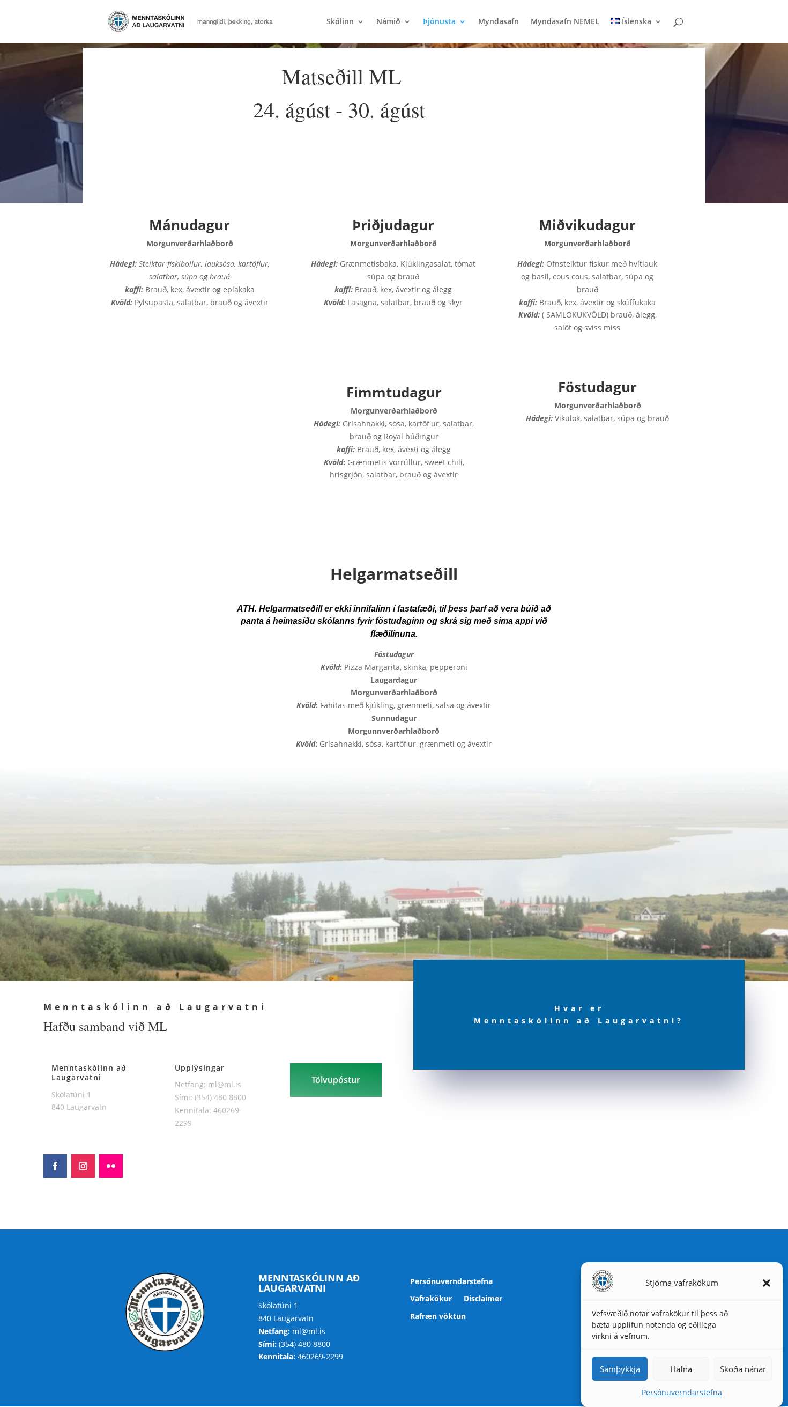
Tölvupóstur (335, 1080)
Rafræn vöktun (438, 1316)
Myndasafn (498, 22)
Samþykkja (620, 1369)
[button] (766, 1283)
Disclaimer (483, 1298)
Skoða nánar (743, 1369)
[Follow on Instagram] (83, 1166)
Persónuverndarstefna (682, 1392)
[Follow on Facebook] (55, 1166)
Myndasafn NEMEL (565, 22)
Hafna (681, 1369)
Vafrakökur (431, 1298)
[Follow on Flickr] (111, 1166)
